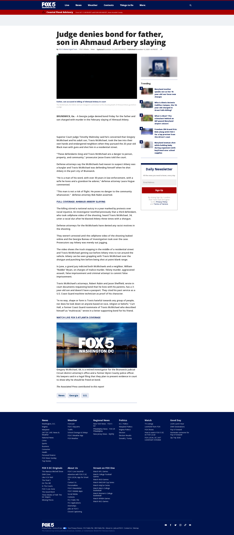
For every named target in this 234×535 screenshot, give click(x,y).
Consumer (46, 449)
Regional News (101, 420)
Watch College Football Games (102, 475)
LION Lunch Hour (177, 424)
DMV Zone (46, 474)
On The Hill (46, 483)
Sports (44, 443)
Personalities (73, 485)
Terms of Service (161, 204)
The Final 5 (46, 480)
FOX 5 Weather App (75, 435)
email (190, 525)
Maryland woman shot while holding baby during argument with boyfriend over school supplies (165, 148)
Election (122, 432)
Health (44, 452)
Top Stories (46, 461)
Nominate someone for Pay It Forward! (179, 433)
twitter (175, 525)
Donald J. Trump (125, 438)
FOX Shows (149, 429)
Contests (71, 497)
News (93, 49)
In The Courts (47, 486)
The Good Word (48, 492)
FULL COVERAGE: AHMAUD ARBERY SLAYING (81, 201)
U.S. (85, 395)
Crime (44, 440)
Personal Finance (48, 455)
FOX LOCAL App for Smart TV (78, 478)
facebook (171, 525)
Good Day (175, 420)
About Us (73, 467)
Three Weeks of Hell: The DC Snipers (52, 496)
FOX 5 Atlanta (84, 49)
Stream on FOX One (104, 467)
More (142, 5)
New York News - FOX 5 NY (102, 425)
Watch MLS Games (100, 501)
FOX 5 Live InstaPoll (75, 471)
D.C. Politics (123, 424)
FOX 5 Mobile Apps (75, 491)
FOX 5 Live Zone (48, 489)
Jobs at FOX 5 (73, 509)
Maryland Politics (125, 426)
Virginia (45, 426)
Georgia (73, 395)
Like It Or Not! (47, 477)
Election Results (125, 435)
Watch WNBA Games (101, 498)
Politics (123, 420)
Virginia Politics (125, 429)
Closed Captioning (75, 511)
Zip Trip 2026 (175, 437)
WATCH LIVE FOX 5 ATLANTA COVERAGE (79, 317)
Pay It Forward (176, 429)
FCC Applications (74, 503)
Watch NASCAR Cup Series (103, 482)
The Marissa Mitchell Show (52, 471)
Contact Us (72, 482)
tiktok (185, 525)
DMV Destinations (177, 426)
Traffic (70, 429)
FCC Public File (73, 500)
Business (45, 446)
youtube (166, 525)
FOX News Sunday (49, 458)
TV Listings (149, 424)
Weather (72, 420)
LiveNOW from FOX (152, 426)
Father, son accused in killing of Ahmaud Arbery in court (81, 102)
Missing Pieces (48, 500)
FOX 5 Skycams (74, 426)
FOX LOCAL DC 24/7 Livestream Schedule (153, 438)
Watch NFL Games (100, 471)
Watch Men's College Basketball (101, 489)
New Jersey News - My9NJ (103, 434)
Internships (72, 506)
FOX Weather (73, 438)
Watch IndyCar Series (101, 485)
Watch (148, 420)
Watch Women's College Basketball (102, 494)
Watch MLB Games (101, 479)
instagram (180, 525)
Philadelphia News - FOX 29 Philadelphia (104, 430)
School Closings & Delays (78, 432)
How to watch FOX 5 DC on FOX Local (154, 433)
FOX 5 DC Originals (52, 467)
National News (48, 437)
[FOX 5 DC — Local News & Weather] (50, 5)
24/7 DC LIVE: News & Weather (50, 433)
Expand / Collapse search (190, 5)
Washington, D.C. (48, 424)
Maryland (45, 429)
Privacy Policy (161, 202)
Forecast (71, 424)
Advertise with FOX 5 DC (77, 474)
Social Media (73, 494)
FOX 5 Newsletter (75, 488)
